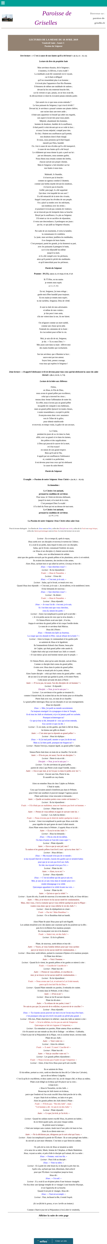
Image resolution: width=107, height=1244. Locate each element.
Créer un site (61, 1241)
